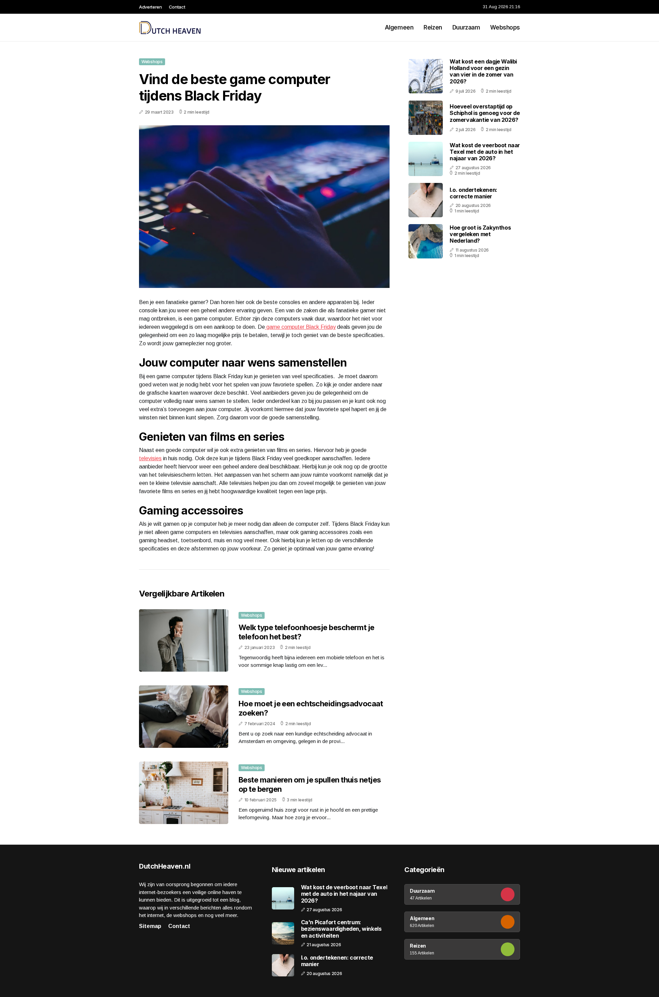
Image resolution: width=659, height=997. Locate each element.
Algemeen (399, 27)
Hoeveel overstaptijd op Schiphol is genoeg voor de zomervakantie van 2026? (485, 113)
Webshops (505, 27)
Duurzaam (466, 27)
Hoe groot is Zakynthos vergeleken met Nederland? (480, 234)
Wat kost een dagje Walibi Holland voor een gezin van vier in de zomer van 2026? (483, 71)
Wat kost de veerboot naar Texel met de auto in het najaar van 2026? (485, 152)
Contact (177, 7)
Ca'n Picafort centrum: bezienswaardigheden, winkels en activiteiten (341, 929)
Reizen (433, 27)
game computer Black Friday (300, 327)
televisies (150, 458)
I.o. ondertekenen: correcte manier (473, 193)
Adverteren (150, 7)
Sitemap (150, 926)
